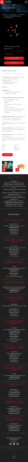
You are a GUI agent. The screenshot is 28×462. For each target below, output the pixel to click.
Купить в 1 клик (14, 58)
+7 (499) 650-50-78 (9, 202)
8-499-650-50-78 (14, 227)
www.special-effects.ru (14, 312)
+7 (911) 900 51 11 (14, 309)
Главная (4, 14)
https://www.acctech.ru (14, 273)
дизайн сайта (14, 454)
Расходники (12, 14)
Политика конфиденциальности (13, 437)
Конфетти (22, 14)
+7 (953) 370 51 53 (14, 333)
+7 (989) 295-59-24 (14, 410)
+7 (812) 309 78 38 (14, 331)
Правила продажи (14, 439)
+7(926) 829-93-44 (14, 290)
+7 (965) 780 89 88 (14, 377)
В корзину (14, 62)
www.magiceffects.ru (14, 358)
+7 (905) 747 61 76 (14, 355)
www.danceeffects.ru (14, 336)
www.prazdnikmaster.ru (14, 396)
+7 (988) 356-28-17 (14, 427)
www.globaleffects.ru (14, 230)
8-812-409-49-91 (14, 249)
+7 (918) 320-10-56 (14, 392)
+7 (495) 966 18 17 (14, 270)
